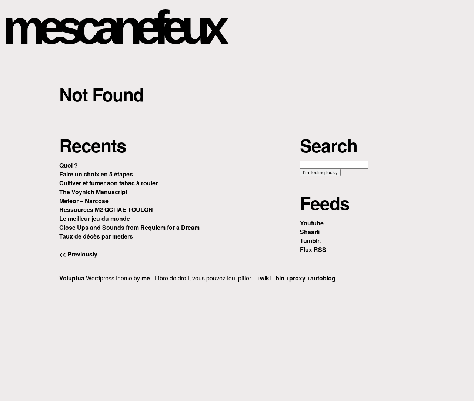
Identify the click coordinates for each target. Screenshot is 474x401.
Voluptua (71, 278)
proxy (297, 278)
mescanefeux (112, 27)
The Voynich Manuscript (93, 192)
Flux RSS (313, 249)
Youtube (312, 223)
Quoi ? (68, 165)
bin (280, 278)
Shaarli (310, 232)
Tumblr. (310, 240)
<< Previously (78, 254)
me (145, 278)
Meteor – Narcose (84, 200)
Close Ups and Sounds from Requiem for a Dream (129, 227)
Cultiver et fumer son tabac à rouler (108, 183)
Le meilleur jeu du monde (94, 218)
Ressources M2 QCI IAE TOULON (106, 209)
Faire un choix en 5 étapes (96, 174)
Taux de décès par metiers (96, 236)
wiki (265, 278)
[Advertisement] (237, 340)
